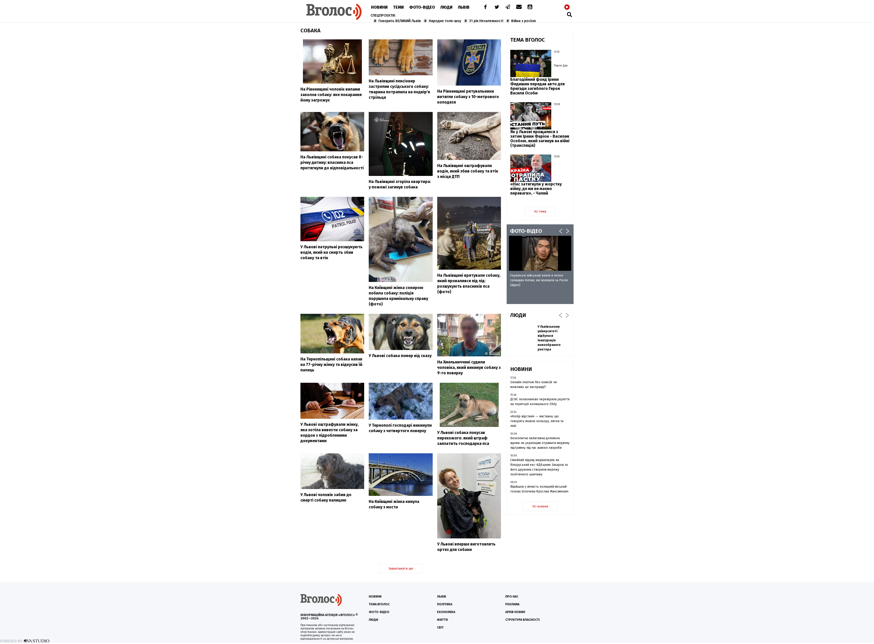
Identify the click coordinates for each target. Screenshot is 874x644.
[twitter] (496, 7)
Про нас (511, 596)
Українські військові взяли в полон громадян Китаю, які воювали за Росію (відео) (539, 280)
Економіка (446, 612)
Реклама (512, 604)
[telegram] (508, 7)
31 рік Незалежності (486, 21)
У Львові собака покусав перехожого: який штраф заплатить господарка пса (463, 438)
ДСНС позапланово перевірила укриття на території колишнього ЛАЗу (539, 401)
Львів (464, 7)
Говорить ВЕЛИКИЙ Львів (400, 21)
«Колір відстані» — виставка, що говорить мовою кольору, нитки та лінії (536, 421)
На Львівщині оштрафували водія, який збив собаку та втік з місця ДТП (467, 171)
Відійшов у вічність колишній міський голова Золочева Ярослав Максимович (539, 489)
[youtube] (530, 7)
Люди (446, 7)
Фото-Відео (422, 7)
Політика (444, 604)
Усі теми (540, 211)
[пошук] (569, 14)
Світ (440, 627)
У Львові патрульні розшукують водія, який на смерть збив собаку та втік (331, 252)
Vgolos (334, 12)
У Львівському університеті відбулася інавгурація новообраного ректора (549, 338)
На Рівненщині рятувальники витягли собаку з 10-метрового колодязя (468, 97)
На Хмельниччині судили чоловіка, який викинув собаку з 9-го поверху (469, 367)
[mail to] (519, 7)
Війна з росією (523, 21)
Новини (379, 7)
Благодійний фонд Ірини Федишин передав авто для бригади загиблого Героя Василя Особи (537, 86)
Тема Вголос (379, 604)
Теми (398, 7)
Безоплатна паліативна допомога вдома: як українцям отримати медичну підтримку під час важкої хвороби (539, 443)
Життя (442, 620)
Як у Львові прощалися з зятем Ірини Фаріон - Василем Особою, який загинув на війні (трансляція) (539, 138)
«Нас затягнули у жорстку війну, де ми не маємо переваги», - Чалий (536, 188)
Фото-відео (379, 612)
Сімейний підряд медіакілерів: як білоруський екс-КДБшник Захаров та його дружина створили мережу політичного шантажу (539, 467)
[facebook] (484, 7)
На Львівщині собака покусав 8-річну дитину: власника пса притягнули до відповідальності (332, 162)
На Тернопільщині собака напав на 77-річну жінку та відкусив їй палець (331, 365)
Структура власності (522, 620)
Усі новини (540, 506)
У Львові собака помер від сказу (400, 355)
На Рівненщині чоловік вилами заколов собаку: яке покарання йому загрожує (331, 95)
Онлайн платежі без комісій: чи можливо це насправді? (533, 384)
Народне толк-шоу (445, 21)
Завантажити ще (401, 568)
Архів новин (515, 612)
